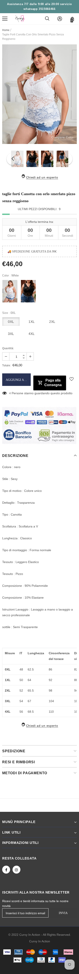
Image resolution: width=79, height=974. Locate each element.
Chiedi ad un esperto (42, 177)
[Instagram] (16, 870)
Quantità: (8, 348)
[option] (39, 94)
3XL (11, 334)
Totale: (6, 365)
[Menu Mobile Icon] (4, 18)
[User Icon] (60, 19)
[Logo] (19, 18)
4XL (32, 334)
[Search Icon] (47, 18)
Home (5, 30)
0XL (11, 321)
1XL (32, 321)
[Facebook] (6, 870)
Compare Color (62, 137)
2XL (52, 321)
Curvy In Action (39, 941)
